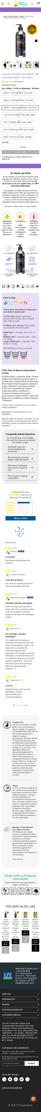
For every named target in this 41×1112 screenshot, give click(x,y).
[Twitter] (27, 1079)
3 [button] (21, 705)
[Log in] (32, 4)
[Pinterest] (16, 1079)
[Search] (8, 3)
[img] (11, 548)
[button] (7, 81)
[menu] (2, 3)
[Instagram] (10, 1079)
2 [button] (17, 705)
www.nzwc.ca (17, 859)
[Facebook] (4, 1079)
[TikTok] (22, 1079)
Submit (31, 1063)
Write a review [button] (20, 518)
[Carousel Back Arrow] (4, 65)
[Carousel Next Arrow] (36, 40)
